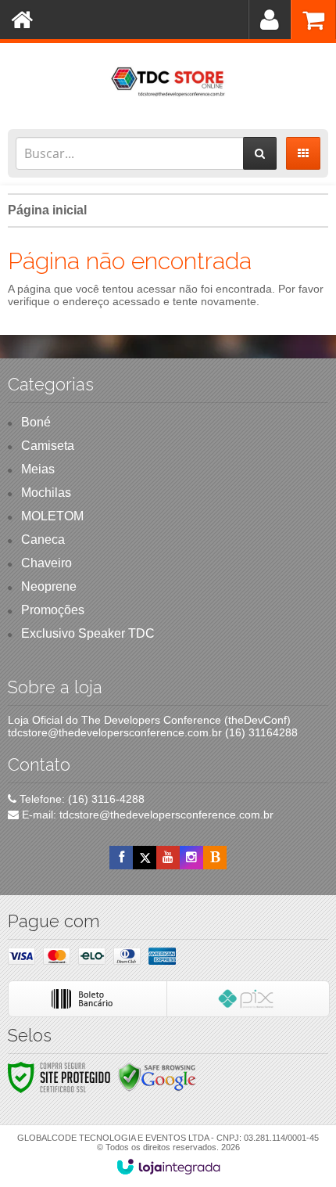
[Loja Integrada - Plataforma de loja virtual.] (168, 1167)
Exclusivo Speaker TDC (88, 633)
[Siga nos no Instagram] (191, 857)
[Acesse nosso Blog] (215, 857)
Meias (38, 469)
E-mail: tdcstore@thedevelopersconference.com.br (146, 814)
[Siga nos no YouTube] (168, 857)
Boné (36, 422)
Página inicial (47, 210)
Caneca (43, 539)
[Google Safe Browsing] (157, 1076)
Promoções (52, 610)
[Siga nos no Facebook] (121, 857)
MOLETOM (52, 516)
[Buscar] (260, 153)
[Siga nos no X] (144, 857)
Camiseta (47, 445)
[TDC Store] (168, 82)
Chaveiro (46, 563)
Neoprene (49, 586)
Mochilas (46, 492)
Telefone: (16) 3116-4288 (80, 799)
